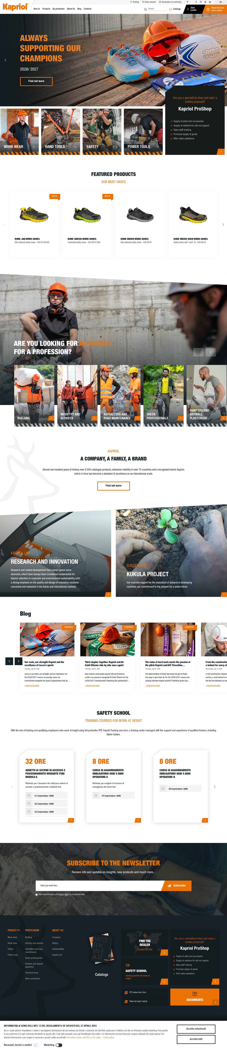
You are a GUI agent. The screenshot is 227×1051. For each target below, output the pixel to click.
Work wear (12, 937)
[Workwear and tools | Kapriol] (19, 7)
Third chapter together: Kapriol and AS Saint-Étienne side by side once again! (104, 664)
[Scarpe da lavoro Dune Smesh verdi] (87, 214)
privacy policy (64, 895)
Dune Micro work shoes (135, 239)
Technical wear (31, 973)
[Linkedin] (210, 2)
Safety (10, 949)
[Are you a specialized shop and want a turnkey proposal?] (220, 152)
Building (28, 937)
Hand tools (12, 943)
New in (37, 9)
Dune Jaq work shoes (27, 239)
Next (221, 60)
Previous (5, 60)
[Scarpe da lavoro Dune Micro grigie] (140, 214)
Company (56, 937)
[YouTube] (205, 2)
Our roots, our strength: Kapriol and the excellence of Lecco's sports (44, 664)
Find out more (36, 81)
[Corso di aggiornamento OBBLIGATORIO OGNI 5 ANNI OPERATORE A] (137, 820)
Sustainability (58, 949)
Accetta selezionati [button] (196, 1029)
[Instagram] (201, 2)
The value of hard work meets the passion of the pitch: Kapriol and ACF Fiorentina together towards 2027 (167, 664)
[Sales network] (164, 952)
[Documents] (215, 1002)
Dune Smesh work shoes (82, 239)
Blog (79, 9)
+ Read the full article (32, 686)
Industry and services (34, 943)
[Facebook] (196, 2)
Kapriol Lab (57, 955)
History (55, 943)
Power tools (13, 955)
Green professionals (33, 958)
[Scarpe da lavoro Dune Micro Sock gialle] (193, 214)
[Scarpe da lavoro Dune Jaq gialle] (34, 214)
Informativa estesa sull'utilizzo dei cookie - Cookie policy (90, 1038)
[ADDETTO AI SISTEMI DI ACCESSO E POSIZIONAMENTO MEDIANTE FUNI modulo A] (70, 820)
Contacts (87, 9)
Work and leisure (32, 979)
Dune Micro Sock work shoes (191, 239)
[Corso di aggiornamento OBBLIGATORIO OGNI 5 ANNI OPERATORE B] (204, 820)
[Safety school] (164, 982)
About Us (71, 9)
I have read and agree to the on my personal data (61, 895)
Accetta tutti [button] (196, 1039)
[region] (46, 804)
